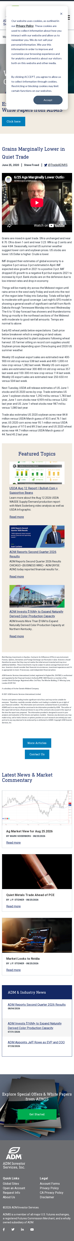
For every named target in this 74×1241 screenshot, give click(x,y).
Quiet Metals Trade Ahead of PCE (30, 895)
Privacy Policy (49, 1188)
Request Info (11, 1192)
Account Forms (50, 1183)
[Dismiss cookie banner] (61, 13)
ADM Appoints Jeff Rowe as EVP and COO (36, 1042)
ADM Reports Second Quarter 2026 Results (37, 1004)
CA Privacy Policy (51, 1192)
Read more (16, 517)
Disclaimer (47, 1197)
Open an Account (14, 1188)
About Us (9, 1197)
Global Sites (11, 1183)
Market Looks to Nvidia (23, 958)
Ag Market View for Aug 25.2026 (29, 831)
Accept (48, 100)
